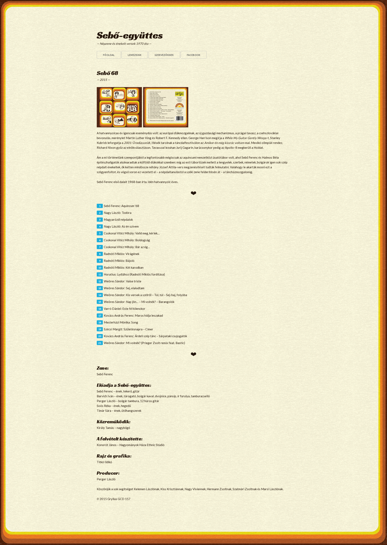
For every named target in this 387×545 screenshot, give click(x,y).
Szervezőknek (164, 55)
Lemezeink (134, 55)
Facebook (193, 55)
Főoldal (109, 55)
